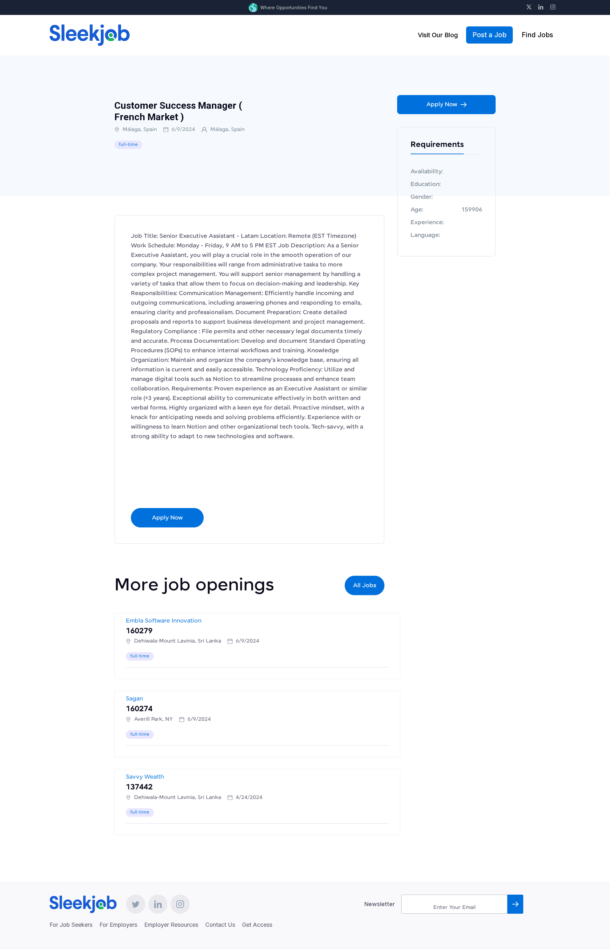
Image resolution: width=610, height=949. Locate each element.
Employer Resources (171, 924)
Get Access (257, 924)
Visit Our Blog (438, 35)
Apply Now (167, 518)
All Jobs (364, 585)
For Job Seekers (71, 924)
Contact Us (220, 924)
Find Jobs (537, 35)
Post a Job (489, 35)
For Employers (118, 924)
